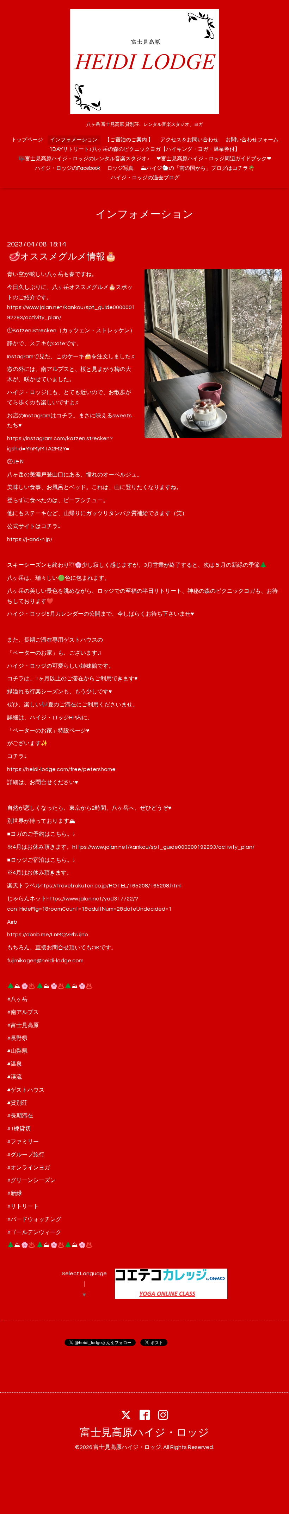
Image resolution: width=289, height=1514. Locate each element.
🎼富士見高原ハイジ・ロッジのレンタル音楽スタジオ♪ (83, 158)
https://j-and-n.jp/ (30, 539)
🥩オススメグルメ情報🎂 (62, 256)
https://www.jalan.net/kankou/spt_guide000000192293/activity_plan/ (163, 847)
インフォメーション (74, 139)
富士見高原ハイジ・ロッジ (144, 1432)
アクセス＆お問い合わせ (189, 139)
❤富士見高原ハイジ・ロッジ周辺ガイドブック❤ (213, 158)
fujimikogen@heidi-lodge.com (45, 960)
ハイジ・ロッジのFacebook (67, 168)
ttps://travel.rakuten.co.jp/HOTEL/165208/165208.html (111, 885)
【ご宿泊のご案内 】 (129, 139)
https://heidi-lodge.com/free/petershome (61, 769)
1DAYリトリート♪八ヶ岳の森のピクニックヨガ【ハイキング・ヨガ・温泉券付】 (145, 149)
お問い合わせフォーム (252, 139)
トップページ (27, 139)
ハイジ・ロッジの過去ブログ (145, 177)
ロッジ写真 (120, 168)
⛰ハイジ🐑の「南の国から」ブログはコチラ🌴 (198, 168)
